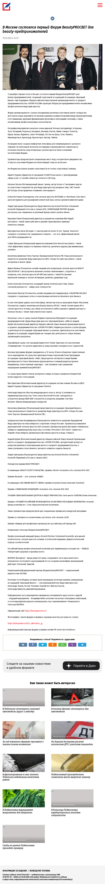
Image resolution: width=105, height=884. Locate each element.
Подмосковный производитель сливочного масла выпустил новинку (70, 776)
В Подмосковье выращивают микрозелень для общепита (18, 811)
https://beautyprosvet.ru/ (35, 611)
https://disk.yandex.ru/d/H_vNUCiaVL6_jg (25, 623)
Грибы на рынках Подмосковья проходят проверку (18, 847)
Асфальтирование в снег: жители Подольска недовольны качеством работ (21, 777)
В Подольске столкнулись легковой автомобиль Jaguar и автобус (21, 710)
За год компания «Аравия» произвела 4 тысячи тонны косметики (23, 743)
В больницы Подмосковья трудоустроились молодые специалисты (65, 812)
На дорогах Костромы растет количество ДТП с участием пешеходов (72, 743)
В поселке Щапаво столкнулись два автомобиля (70, 710)
